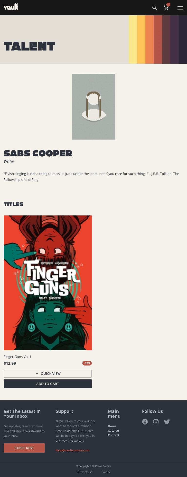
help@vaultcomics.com (72, 450)
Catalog (113, 430)
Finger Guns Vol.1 (17, 356)
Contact (113, 435)
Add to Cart (47, 383)
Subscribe (24, 448)
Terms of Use (84, 472)
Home (112, 426)
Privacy (106, 472)
